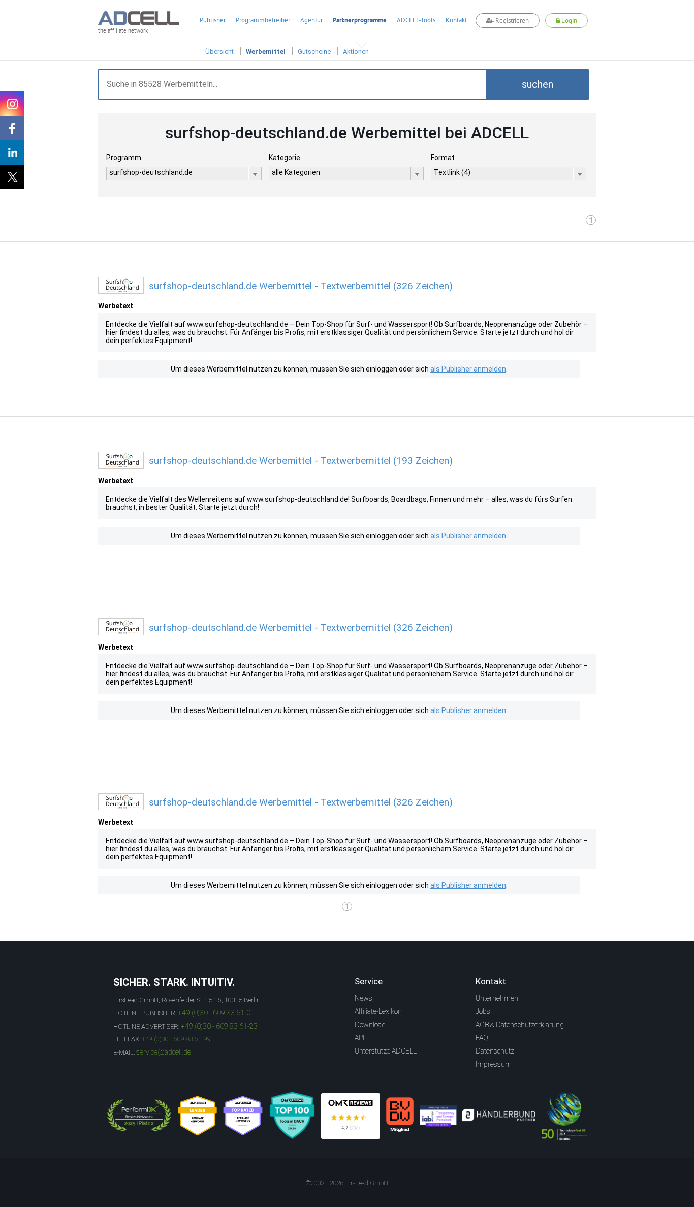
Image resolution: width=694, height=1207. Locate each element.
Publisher (213, 20)
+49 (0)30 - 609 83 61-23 (219, 1026)
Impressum (494, 1064)
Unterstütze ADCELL (386, 1051)
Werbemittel (266, 51)
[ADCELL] (350, 1116)
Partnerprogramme (360, 20)
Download (370, 1024)
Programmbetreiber (263, 20)
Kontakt (456, 20)
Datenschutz (495, 1051)
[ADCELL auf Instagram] (12, 103)
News (363, 998)
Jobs (483, 1011)
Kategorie (284, 157)
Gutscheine (314, 51)
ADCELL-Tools (416, 20)
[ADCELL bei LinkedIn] (12, 152)
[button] (537, 84)
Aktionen (356, 51)
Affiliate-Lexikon (378, 1011)
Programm (123, 157)
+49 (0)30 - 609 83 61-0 (214, 1013)
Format (443, 157)
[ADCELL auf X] (12, 177)
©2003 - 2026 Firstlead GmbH (347, 1183)
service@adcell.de (163, 1052)
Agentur (311, 20)
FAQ (482, 1038)
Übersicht (219, 51)
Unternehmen (497, 998)
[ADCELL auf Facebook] (12, 128)
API (359, 1038)
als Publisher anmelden (468, 369)
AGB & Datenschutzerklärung (520, 1024)
